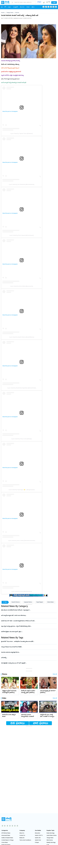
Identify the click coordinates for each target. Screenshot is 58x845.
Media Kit (21, 838)
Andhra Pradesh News (7, 838)
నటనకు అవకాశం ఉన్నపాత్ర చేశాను (26, 652)
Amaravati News (6, 835)
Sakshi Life (37, 838)
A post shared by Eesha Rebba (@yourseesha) (21, 286)
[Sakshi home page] (7, 819)
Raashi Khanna (16, 602)
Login (54, 2)
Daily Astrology (50, 833)
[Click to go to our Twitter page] (48, 7)
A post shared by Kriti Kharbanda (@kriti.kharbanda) (21, 184)
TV (49, 2)
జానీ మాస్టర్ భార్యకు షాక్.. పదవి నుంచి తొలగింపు (28, 615)
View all (55, 674)
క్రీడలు (33, 7)
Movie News (50, 602)
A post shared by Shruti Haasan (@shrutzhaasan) (22, 235)
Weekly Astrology (51, 842)
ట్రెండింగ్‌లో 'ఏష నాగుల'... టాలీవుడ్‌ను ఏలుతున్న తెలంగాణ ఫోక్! (28, 641)
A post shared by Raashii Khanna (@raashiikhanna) (21, 337)
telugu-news (9, 12)
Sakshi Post (38, 840)
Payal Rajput (39, 602)
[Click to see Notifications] (44, 2)
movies (17, 12)
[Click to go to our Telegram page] (15, 826)
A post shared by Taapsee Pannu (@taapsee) (21, 133)
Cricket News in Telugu (8, 840)
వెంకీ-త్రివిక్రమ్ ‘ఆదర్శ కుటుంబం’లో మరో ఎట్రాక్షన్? (28, 663)
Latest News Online (51, 835)
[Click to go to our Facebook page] (43, 7)
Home (2, 12)
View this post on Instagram (10, 111)
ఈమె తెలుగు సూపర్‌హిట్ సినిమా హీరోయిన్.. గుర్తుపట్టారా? (28, 610)
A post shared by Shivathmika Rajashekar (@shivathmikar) (21, 388)
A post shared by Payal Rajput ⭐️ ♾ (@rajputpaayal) (22, 490)
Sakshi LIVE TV (39, 835)
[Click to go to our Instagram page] (51, 7)
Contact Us (22, 835)
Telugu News (50, 838)
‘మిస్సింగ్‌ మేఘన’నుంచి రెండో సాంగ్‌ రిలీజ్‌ (28, 647)
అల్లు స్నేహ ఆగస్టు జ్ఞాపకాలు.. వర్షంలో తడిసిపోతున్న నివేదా (27, 626)
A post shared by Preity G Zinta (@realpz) (21, 439)
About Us (21, 833)
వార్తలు (9, 7)
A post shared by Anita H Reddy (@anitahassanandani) (21, 540)
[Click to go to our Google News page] (56, 7)
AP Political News (6, 833)
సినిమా (28, 7)
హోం (5, 7)
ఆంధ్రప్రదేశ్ (15, 7)
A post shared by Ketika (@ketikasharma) (21, 591)
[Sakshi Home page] (5, 2)
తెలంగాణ (22, 7)
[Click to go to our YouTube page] (53, 7)
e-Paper (37, 842)
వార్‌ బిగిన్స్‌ (26, 658)
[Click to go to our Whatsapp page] (46, 7)
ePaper (39, 2)
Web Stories (50, 840)
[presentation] (3, 683)
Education (37, 833)
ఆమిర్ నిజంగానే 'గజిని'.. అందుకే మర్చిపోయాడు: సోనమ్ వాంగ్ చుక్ (27, 621)
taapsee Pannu (28, 602)
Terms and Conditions (25, 840)
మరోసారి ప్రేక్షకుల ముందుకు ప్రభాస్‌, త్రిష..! (27, 631)
